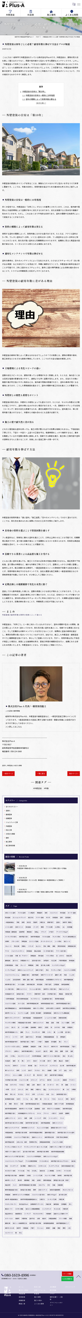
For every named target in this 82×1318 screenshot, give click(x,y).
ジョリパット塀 (23, 1080)
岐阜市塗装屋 (27, 1018)
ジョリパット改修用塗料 (34, 1156)
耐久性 (29, 922)
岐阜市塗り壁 (68, 1175)
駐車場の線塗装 (59, 999)
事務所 (48, 1228)
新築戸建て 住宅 (40, 994)
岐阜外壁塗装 (40, 979)
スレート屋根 (65, 1022)
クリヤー (29, 994)
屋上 (45, 1089)
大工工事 (53, 960)
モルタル (7, 1065)
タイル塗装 (21, 984)
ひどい (20, 1118)
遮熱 (55, 1061)
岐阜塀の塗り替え (10, 984)
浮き (48, 1185)
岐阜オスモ (54, 1046)
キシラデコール (35, 999)
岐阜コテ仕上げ (51, 1194)
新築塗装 (33, 956)
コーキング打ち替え (11, 936)
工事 (33, 1085)
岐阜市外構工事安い (27, 1051)
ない (52, 1094)
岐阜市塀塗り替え (10, 1113)
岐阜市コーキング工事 (25, 1108)
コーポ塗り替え (9, 989)
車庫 (10, 1104)
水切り (18, 1099)
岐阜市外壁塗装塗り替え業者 (27, 1185)
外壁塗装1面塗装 (47, 1104)
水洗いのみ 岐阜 (22, 1142)
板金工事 (69, 956)
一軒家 (7, 1089)
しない (7, 1027)
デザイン (7, 1075)
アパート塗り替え (61, 951)
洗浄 (66, 1051)
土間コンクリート (10, 1118)
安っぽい (70, 1056)
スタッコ (20, 1089)
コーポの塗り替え (48, 951)
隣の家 (20, 1180)
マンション (40, 1228)
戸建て (33, 1228)
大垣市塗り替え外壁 (11, 1080)
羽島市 (35, 922)
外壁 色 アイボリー (21, 956)
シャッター (57, 1080)
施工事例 (51, 14)
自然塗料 (46, 960)
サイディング (43, 1065)
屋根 (21, 1032)
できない (21, 1085)
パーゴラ (35, 927)
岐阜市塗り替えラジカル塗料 (66, 1132)
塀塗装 (61, 994)
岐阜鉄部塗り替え (62, 1094)
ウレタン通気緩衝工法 (69, 936)
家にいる (12, 1094)
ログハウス (13, 1085)
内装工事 (48, 1204)
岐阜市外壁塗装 (35, 936)
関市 (34, 1190)
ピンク (13, 1089)
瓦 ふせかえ (60, 956)
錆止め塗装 (37, 951)
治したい (38, 946)
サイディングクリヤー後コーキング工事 (35, 1147)
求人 (70, 1204)
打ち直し (34, 1171)
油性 (71, 1051)
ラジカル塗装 (46, 936)
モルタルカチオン (38, 1214)
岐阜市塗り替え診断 (35, 1223)
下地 (28, 1171)
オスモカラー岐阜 (10, 1171)
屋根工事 (7, 1223)
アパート (46, 1113)
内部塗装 (55, 917)
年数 (33, 1180)
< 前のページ (8, 773)
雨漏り (67, 1061)
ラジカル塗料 (22, 913)
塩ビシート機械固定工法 (20, 1223)
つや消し (12, 1056)
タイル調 (42, 1061)
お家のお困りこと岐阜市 (53, 1008)
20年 (33, 1094)
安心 (20, 1233)
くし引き (7, 979)
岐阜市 (18, 1228)
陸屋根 (47, 1042)
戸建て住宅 (48, 984)
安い (43, 1070)
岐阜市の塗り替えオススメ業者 (14, 1123)
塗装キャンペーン (37, 1137)
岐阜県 (60, 1175)
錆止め (61, 1061)
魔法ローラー (9, 1209)
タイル (39, 1113)
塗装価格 (33, 1027)
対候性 (29, 1175)
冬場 (21, 1104)
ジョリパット (54, 913)
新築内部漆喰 (62, 1018)
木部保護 (69, 927)
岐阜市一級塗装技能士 (11, 1199)
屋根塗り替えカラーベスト (58, 1128)
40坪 (21, 1037)
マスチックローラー (11, 1204)
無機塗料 (39, 913)
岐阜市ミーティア (10, 1180)
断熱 (18, 1070)
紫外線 (30, 1065)
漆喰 (37, 965)
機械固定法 (18, 1214)
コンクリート (9, 1233)
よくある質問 (71, 14)
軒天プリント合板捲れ (53, 1108)
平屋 (6, 1085)
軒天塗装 (39, 984)
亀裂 (28, 1085)
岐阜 (46, 913)
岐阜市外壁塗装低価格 (57, 1151)
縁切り (40, 1027)
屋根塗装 (9, 814)
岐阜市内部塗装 (64, 1046)
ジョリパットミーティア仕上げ (14, 1161)
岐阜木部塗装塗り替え (68, 1166)
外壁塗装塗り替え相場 (24, 1022)
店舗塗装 (9, 818)
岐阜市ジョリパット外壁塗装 (21, 1194)
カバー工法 (21, 1003)
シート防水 (58, 941)
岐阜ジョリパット (38, 1022)
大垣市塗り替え (51, 994)
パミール (46, 1099)
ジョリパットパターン (17, 951)
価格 (54, 946)
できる (54, 1099)
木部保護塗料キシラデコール (26, 1113)
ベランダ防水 (50, 956)
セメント (60, 1099)
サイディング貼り (56, 970)
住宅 (43, 1108)
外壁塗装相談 (9, 1132)
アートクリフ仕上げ (62, 932)
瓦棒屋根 (63, 1204)
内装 (16, 965)
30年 (73, 1022)
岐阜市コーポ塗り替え (50, 989)
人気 (69, 1228)
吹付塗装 (62, 913)
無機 (47, 1022)
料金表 (31, 14)
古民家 (61, 1113)
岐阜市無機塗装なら (11, 1008)
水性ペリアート (42, 1190)
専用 (67, 1099)
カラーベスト (9, 1218)
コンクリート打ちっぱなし (12, 1046)
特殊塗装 (24, 941)
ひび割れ (57, 927)
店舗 (54, 1228)
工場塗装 (56, 984)
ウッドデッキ (36, 1032)
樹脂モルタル (32, 1166)
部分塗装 (28, 927)
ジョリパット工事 (12, 822)
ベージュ (25, 1099)
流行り (49, 1061)
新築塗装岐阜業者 (45, 1142)
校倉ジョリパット (64, 989)
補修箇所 (21, 1175)
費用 (64, 1228)
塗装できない (29, 1037)
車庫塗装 (30, 965)
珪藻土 (36, 932)
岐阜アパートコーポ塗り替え (52, 1056)
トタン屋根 (25, 1027)
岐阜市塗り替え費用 (43, 1151)
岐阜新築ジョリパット (28, 1128)
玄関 (55, 1070)
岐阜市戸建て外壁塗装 (56, 1075)
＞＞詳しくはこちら (13, 726)
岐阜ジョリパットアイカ (12, 1128)
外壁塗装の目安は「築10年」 (34, 91)
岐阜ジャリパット (58, 1123)
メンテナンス (54, 1065)
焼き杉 (73, 1099)
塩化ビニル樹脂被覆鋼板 (33, 1209)
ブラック (43, 932)
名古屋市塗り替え (47, 999)
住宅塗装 (67, 917)
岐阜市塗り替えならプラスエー (60, 1161)
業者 (59, 1228)
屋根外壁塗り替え (50, 1132)
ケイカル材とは (44, 1161)
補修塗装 (56, 1204)
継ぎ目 (49, 1080)
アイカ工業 (49, 927)
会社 (65, 1070)
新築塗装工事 (72, 946)
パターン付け (15, 941)
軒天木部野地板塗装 (22, 999)
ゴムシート (8, 946)
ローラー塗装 (72, 913)
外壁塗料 (69, 1027)
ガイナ (27, 1094)
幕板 (6, 1094)
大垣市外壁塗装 (36, 1056)
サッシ (27, 1032)
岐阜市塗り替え (23, 936)
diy (31, 1099)
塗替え (4, 765)
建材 (7, 838)
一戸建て (39, 1042)
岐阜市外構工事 (71, 1065)
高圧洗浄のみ (9, 1214)
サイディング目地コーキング (13, 1147)
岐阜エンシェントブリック (25, 970)
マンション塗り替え (35, 989)
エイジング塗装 (33, 941)
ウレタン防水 (56, 936)
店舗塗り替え (25, 975)
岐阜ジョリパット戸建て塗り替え (14, 1156)
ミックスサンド (46, 1209)
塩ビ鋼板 (23, 1166)
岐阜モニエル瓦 (9, 1228)
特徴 (18, 922)
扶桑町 (7, 941)
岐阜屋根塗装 (47, 1013)
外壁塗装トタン (24, 960)
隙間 (43, 1032)
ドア (60, 1070)
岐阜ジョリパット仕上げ (51, 1156)
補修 (14, 1061)
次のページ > (73, 773)
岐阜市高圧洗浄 (9, 1142)
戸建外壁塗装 (63, 960)
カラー (29, 1061)
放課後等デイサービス (37, 1204)
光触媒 (49, 1070)
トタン (49, 1032)
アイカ (7, 951)
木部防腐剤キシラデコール (54, 979)
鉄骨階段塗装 (70, 1104)
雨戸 (46, 1075)
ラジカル (37, 1070)
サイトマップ (70, 1287)
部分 (64, 1056)
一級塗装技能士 (9, 922)
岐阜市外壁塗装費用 (11, 1108)
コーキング (27, 1075)
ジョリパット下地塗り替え (21, 1137)
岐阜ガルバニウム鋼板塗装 (61, 1013)
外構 (39, 1046)
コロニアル (41, 1185)
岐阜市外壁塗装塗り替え (63, 1003)
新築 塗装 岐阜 (28, 979)
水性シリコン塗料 (10, 913)
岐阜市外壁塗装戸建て (11, 1042)
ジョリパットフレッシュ (12, 975)
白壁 (30, 1118)
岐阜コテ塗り (39, 970)
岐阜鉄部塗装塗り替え (47, 1003)
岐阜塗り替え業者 (25, 1190)
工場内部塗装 (9, 965)
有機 (54, 1185)
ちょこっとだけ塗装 (42, 1128)
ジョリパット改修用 (69, 970)
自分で (30, 1070)
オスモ (48, 917)
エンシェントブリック (19, 917)
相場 (23, 922)
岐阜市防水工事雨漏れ (69, 1008)
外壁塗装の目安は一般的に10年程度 (40, 95)
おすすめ (57, 1027)
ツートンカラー (53, 1118)
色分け (35, 1061)
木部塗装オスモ (9, 994)
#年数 (46, 788)
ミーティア (27, 1214)
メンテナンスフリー (54, 1089)
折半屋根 (53, 1042)
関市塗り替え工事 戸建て (61, 1180)
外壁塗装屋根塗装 (49, 1037)
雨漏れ (24, 946)
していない (40, 1094)
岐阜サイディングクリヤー (12, 1018)
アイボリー (72, 1080)
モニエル (20, 1094)
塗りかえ (15, 960)
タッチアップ (14, 1166)
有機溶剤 (60, 1185)
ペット (15, 1185)
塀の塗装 (40, 956)
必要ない (16, 1051)
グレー (66, 1042)
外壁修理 (24, 1218)
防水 (47, 970)
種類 (42, 927)
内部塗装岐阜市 (37, 1018)
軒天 (45, 1118)
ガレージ (23, 965)
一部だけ (53, 1113)
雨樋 (70, 1218)
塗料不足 (32, 1218)
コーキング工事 (51, 1199)
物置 (63, 1027)
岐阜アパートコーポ (47, 975)
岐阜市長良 (35, 975)
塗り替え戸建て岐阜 (29, 1151)
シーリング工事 (37, 1175)
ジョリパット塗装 (10, 1003)
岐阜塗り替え (20, 994)
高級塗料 (33, 1046)
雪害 (36, 1099)
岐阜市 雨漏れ (67, 922)
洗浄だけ (15, 1065)
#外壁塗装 (37, 788)
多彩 (27, 1089)
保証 (6, 1166)
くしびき (71, 975)
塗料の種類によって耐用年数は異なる (41, 99)
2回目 (46, 1027)
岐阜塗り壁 (68, 994)
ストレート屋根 (17, 1075)
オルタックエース (68, 1190)
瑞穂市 (17, 1218)
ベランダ (30, 946)
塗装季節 (21, 932)
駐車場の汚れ (33, 1142)
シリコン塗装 (9, 956)
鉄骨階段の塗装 (9, 1099)
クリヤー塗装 (40, 917)
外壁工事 (61, 1199)
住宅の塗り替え (36, 960)
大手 (70, 1070)
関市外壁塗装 (47, 1180)
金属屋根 (25, 1046)
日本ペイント (19, 927)
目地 (56, 1051)
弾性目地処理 (61, 946)
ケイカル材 (67, 1171)
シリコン (23, 1065)
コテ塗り (51, 932)
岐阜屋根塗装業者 (49, 1223)
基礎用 (67, 1113)
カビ (68, 1089)
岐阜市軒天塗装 (67, 1108)
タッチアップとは (54, 1166)
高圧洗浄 (7, 1185)
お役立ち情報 (17, 765)
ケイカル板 (21, 1171)
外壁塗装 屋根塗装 (11, 932)
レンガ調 (60, 1032)
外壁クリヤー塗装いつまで (12, 1151)
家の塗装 (38, 1037)
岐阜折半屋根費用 (55, 1190)
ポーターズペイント (46, 941)
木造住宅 (7, 1061)
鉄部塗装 (29, 951)
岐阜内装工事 (31, 984)
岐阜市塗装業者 (45, 1123)
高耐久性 (42, 1171)
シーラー (15, 1037)
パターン (7, 1037)
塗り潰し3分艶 (45, 965)
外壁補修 (48, 1214)
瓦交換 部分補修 (36, 1013)
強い (36, 1065)
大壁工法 (42, 922)
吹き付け (39, 1075)
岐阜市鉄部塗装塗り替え (33, 1104)
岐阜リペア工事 (59, 1104)
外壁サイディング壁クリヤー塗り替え (60, 1147)
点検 (38, 1218)
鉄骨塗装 (71, 960)
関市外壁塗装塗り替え (11, 1190)
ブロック (46, 1046)
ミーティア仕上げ (10, 970)
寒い (23, 1061)
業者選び (29, 932)
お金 (47, 1094)
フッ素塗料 (31, 913)
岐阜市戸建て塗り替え (32, 1123)
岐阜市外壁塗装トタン (11, 1032)
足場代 (39, 1180)
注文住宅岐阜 (16, 979)
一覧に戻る (41, 773)
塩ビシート (67, 941)
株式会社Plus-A (23, 1204)
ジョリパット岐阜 (58, 1142)
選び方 (45, 1051)
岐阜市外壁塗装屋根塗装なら (28, 1199)
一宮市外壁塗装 (9, 999)
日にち (13, 1027)
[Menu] (78, 4)
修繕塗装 (7, 1194)
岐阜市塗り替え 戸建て (27, 1042)
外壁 (57, 1022)
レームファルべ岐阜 (50, 1018)
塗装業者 (37, 1108)
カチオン (59, 1171)
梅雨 (51, 1051)
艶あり (39, 1085)
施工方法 (30, 917)
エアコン (42, 1080)
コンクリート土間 (23, 1013)
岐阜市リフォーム (10, 1013)
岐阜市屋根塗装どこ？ (62, 1223)
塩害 (25, 1118)
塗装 (52, 1022)
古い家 (62, 1065)
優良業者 (26, 1180)
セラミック (34, 1080)
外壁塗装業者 (52, 1218)
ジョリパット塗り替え (38, 1194)
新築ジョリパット (22, 989)
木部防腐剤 (8, 1137)
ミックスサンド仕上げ (58, 965)
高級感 (65, 1080)
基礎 (61, 1051)
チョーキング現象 (50, 1175)
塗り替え (67, 1032)
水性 (6, 1056)
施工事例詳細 (10, 845)
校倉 (65, 975)
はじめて (38, 1051)
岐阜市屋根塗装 (68, 979)
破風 (66, 1085)
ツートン (73, 1085)
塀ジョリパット (9, 1070)
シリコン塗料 (9, 927)
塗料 (61, 917)
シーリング (38, 1118)
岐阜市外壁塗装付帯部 (35, 1132)
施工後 (73, 1161)
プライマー (8, 1051)
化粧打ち (42, 1199)
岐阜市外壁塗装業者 (25, 1008)
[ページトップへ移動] (78, 1276)
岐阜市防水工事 (49, 1137)
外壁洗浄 (65, 1209)
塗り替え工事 (63, 1194)
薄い (60, 1042)
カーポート (50, 1085)
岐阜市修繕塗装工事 (32, 1003)
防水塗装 (7, 917)
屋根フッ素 (58, 975)
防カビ (16, 1104)
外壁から (38, 1089)
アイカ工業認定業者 (31, 1161)
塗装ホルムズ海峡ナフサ (61, 1214)
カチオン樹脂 (19, 1209)
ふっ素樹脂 (50, 1171)
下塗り (74, 1046)
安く (57, 1085)
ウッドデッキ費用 (10, 1022)
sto (63, 927)
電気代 (44, 1218)
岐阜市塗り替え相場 (21, 1132)
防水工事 (9, 830)
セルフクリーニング (23, 1056)
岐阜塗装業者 (65, 984)
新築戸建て (50, 922)
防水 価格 (47, 946)
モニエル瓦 (57, 1209)
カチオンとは (42, 1166)
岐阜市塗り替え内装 (11, 1175)
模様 (32, 1089)
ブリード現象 (63, 1218)
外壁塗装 (10, 14)
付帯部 (74, 1089)
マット (62, 1118)
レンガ (24, 1070)
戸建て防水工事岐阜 (62, 1137)
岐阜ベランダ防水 (38, 1008)
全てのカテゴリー (12, 806)
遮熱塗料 (62, 1037)
